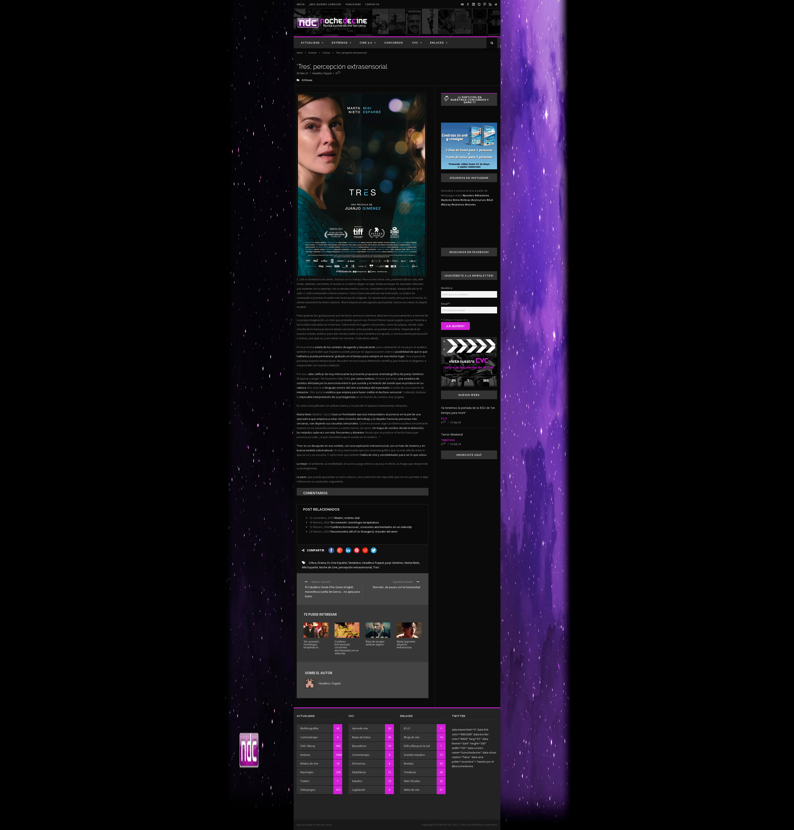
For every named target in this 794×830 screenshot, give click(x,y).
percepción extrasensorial (355, 567)
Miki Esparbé (310, 567)
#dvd (490, 200)
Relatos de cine (309, 763)
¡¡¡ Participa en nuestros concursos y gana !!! (470, 100)
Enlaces (437, 42)
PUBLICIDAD (353, 4)
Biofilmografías (309, 728)
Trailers (304, 781)
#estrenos (457, 204)
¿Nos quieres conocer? (325, 4)
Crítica (312, 563)
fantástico (354, 563)
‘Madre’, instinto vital (347, 518)
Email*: (446, 304)
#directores (482, 195)
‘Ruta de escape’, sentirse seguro (375, 643)
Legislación (358, 790)
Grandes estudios (414, 755)
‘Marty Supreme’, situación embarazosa (406, 644)
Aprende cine (360, 728)
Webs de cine (412, 790)
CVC (415, 42)
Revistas (408, 763)
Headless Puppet (322, 73)
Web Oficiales (412, 781)
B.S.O (444, 418)
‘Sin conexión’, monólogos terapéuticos (354, 522)
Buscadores (359, 746)
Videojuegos (307, 790)
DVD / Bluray (307, 746)
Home (300, 52)
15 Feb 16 (455, 444)
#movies (470, 204)
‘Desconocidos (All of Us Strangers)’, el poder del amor (364, 531)
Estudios (357, 781)
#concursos (478, 200)
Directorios (358, 763)
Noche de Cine (328, 567)
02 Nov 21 (302, 73)
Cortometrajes (309, 737)
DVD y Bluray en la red (417, 746)
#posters (468, 195)
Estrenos (340, 42)
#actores (446, 200)
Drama (322, 563)
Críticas (326, 52)
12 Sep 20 (455, 422)
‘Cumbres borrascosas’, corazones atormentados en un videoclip (371, 527)
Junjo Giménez (394, 563)
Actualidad (310, 42)
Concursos (393, 42)
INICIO (301, 4)
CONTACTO (372, 4)
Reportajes (306, 772)
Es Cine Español (337, 563)
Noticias (305, 755)
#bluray (446, 204)
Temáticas (448, 440)
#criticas (465, 200)
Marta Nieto (412, 563)
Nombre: (447, 288)
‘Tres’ (376, 567)
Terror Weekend (452, 434)
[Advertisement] (449, 26)
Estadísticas (359, 772)
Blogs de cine (412, 737)
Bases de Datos (361, 737)
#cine (456, 200)
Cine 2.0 (366, 42)
